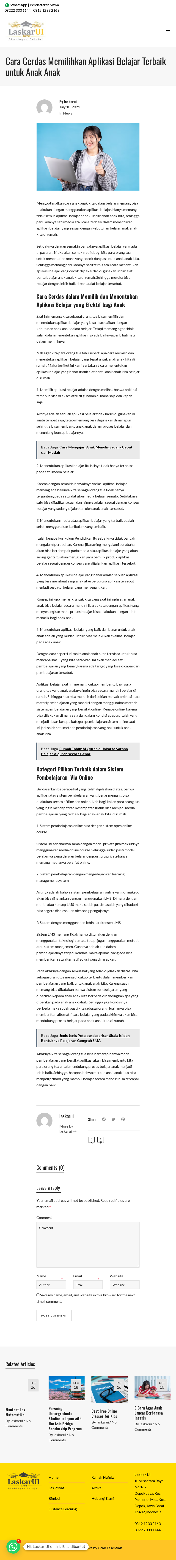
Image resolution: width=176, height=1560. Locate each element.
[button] (13, 1547)
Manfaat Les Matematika (15, 1412)
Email (77, 1276)
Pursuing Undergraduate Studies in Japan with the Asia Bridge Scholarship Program (65, 1419)
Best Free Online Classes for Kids (104, 1413)
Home (53, 1477)
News (67, 113)
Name (41, 1276)
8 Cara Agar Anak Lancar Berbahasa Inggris (149, 1413)
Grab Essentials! (111, 1548)
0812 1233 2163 (46, 10)
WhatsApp (18, 5)
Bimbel (54, 1498)
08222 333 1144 (18, 10)
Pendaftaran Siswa (44, 5)
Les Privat (56, 1488)
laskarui (17, 1420)
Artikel (96, 1488)
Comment (44, 1217)
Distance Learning (63, 1509)
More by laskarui (66, 1129)
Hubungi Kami (102, 1498)
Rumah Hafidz (102, 1477)
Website (116, 1276)
